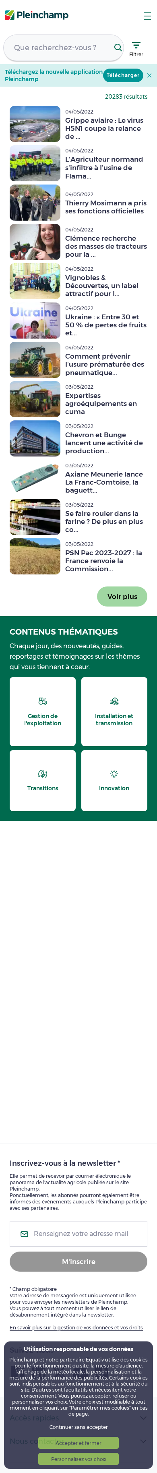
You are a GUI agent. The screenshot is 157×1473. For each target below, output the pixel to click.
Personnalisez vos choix (78, 1459)
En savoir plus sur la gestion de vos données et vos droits (76, 1328)
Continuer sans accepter (79, 1427)
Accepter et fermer (78, 1443)
